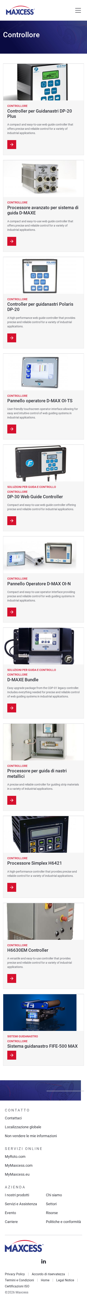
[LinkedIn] (43, 1261)
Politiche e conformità (63, 1222)
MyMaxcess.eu (17, 1174)
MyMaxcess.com (19, 1165)
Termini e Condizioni (19, 1280)
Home (45, 1280)
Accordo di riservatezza (48, 1274)
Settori (51, 1204)
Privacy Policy (15, 1274)
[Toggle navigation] (78, 10)
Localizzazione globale (23, 1127)
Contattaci (13, 1118)
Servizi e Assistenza (21, 1204)
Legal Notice (65, 1280)
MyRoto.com (15, 1156)
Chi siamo (54, 1195)
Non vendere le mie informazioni (31, 1136)
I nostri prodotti (17, 1195)
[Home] (20, 10)
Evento (10, 1213)
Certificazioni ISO (17, 1286)
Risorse (52, 1213)
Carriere (11, 1222)
